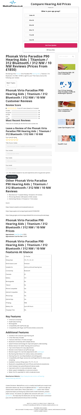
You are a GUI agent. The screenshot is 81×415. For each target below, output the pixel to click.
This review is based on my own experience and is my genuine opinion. (29, 173)
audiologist (40, 352)
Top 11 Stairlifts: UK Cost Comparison (65, 110)
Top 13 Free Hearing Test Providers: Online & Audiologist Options (66, 91)
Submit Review (12, 177)
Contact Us (36, 403)
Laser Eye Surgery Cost (66, 127)
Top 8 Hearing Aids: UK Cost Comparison (66, 73)
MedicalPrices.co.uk (13, 4)
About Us (29, 403)
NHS (37, 387)
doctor (35, 389)
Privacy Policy (43, 403)
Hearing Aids (36, 74)
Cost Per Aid (18, 234)
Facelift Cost (62, 144)
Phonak (18, 74)
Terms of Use (51, 403)
